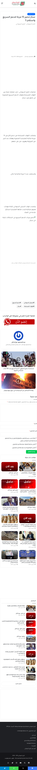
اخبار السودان (31, 14)
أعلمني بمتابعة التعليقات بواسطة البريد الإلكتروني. (24, 444)
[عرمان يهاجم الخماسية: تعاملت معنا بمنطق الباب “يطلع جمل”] (9, 501)
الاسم (35, 423)
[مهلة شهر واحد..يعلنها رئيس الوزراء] (27, 466)
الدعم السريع (16, 303)
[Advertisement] (22, 40)
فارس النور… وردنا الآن (13, 490)
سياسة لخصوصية (31, 743)
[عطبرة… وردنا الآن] (27, 501)
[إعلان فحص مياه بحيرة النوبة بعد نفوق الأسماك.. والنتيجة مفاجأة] (9, 535)
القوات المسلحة (29, 306)
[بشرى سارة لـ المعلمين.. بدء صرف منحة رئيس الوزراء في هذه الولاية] (27, 535)
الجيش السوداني (29, 303)
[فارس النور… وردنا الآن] (9, 484)
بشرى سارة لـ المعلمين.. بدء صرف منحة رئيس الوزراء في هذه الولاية (28, 543)
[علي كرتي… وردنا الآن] (9, 466)
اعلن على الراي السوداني (30, 748)
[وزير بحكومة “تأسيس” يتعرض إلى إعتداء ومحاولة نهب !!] (27, 518)
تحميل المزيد (18, 683)
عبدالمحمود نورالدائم (29, 56)
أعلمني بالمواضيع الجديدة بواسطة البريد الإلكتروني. (24, 447)
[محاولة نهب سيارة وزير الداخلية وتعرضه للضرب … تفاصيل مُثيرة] (27, 484)
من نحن (34, 735)
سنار (19, 306)
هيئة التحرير (33, 738)
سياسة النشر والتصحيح (30, 740)
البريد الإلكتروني (33, 431)
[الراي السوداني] (18, 3)
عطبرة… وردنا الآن (31, 507)
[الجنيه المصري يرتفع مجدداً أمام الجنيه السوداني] (9, 554)
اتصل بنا (34, 746)
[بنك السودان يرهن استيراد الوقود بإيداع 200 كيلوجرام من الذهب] (27, 554)
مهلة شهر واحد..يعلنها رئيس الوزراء (16, 606)
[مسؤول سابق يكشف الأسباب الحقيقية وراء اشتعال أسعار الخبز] (9, 518)
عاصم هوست (8, 758)
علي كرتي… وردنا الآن (13, 473)
